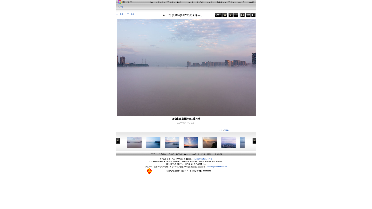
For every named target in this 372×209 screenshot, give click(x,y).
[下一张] (236, 15)
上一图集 (119, 14)
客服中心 (187, 154)
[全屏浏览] (253, 15)
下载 (220, 130)
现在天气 (179, 2)
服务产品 (240, 2)
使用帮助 (209, 154)
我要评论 (227, 130)
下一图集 (130, 14)
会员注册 (195, 154)
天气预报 (169, 2)
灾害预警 (159, 2)
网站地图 (218, 154)
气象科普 (251, 2)
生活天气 (210, 2)
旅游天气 (220, 2)
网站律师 (179, 154)
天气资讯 (200, 2)
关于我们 (153, 154)
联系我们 (162, 154)
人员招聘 (170, 154)
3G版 (203, 154)
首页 (151, 2)
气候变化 (190, 2)
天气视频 (230, 2)
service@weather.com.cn (202, 159)
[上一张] (224, 15)
